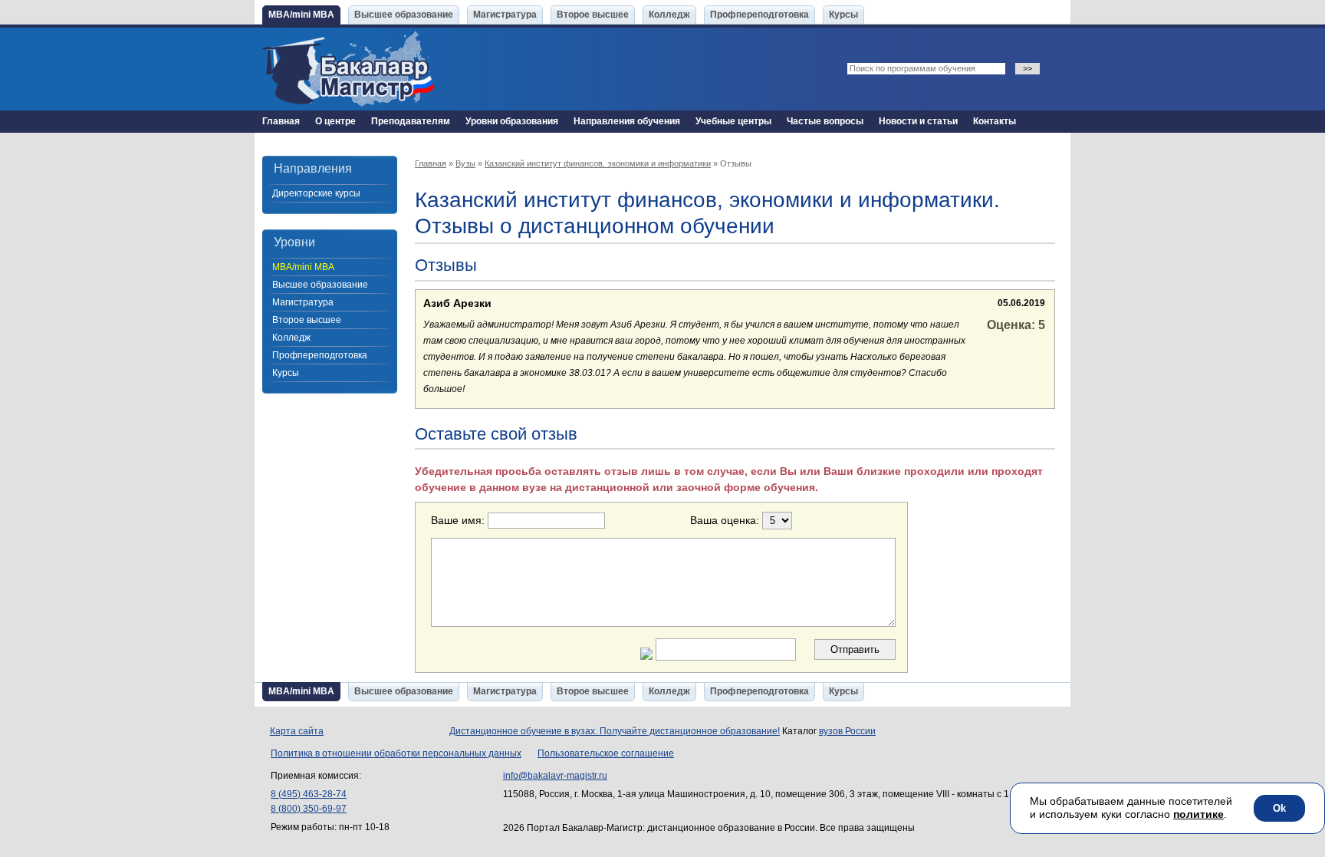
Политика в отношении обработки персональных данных (396, 753)
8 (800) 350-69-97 (309, 808)
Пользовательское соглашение (606, 753)
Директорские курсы (316, 193)
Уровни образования (511, 121)
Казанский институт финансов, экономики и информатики (598, 163)
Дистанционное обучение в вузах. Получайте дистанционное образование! (614, 731)
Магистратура (505, 14)
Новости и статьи (918, 121)
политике (1198, 814)
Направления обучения (627, 121)
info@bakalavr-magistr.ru (555, 775)
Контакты (994, 121)
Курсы (843, 14)
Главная (281, 121)
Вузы (465, 163)
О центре (335, 121)
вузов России (847, 731)
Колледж (669, 14)
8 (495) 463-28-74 (309, 794)
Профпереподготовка (759, 14)
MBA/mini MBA (301, 14)
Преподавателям (410, 121)
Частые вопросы (825, 121)
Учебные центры (733, 121)
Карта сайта (297, 731)
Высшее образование (403, 14)
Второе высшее (593, 14)
